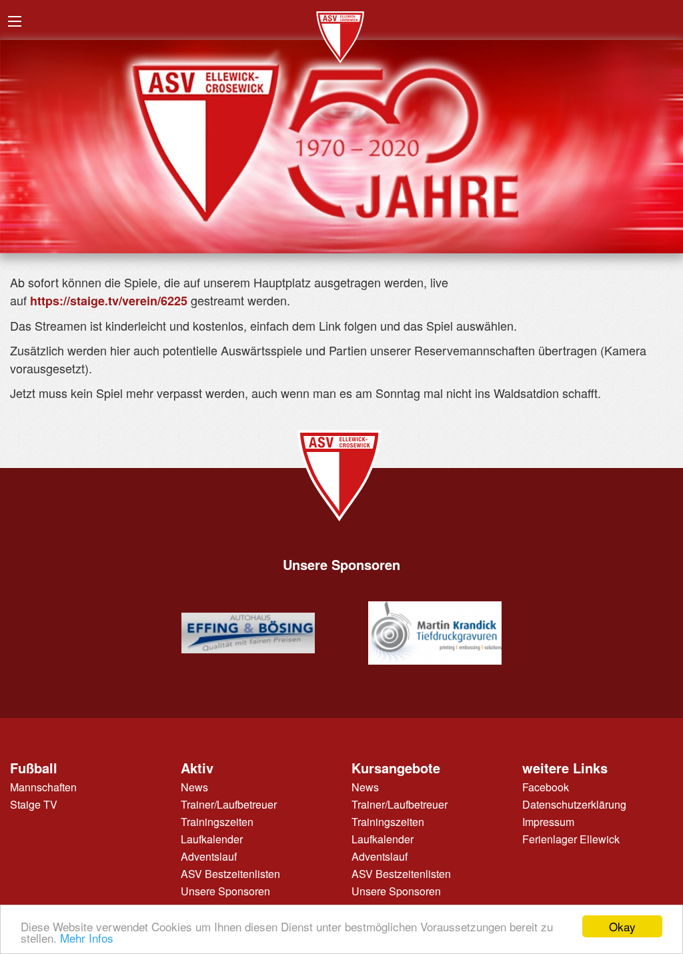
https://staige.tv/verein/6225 (108, 300)
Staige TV (33, 804)
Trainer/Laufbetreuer (229, 804)
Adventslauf (209, 856)
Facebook (545, 787)
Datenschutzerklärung (574, 804)
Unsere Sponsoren (225, 891)
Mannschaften (43, 787)
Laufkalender (212, 839)
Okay (622, 926)
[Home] (341, 33)
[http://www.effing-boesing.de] (248, 633)
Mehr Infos (86, 937)
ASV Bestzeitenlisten (230, 873)
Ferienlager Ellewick (571, 839)
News (194, 787)
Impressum (548, 821)
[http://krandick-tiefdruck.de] (435, 633)
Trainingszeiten (217, 821)
